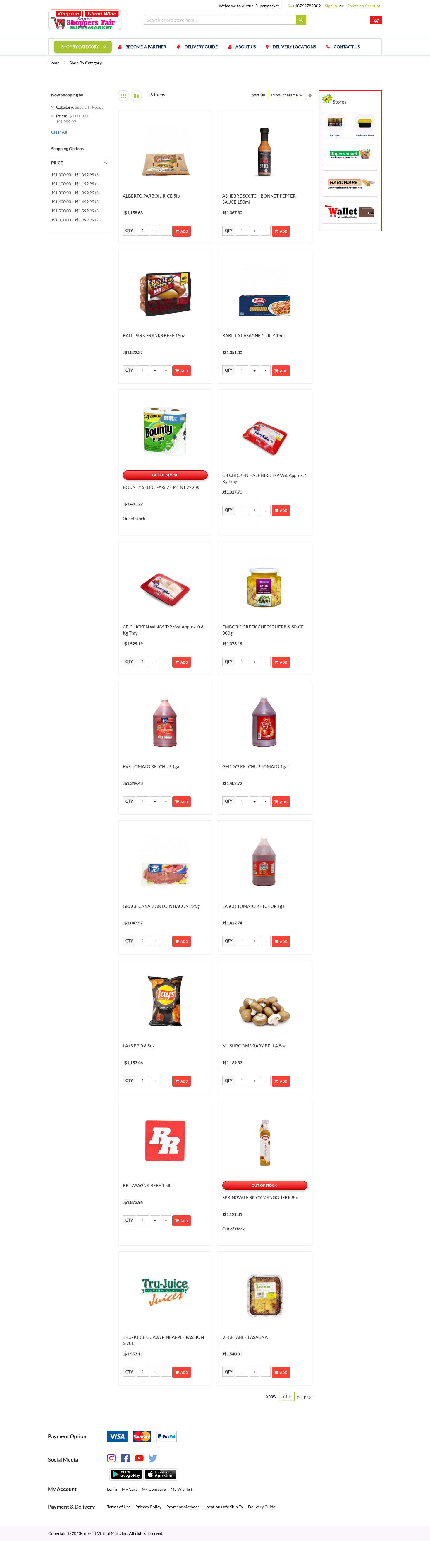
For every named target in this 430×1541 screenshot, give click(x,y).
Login (112, 1489)
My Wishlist (181, 1489)
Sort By (258, 94)
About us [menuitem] (245, 46)
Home (54, 62)
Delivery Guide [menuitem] (201, 46)
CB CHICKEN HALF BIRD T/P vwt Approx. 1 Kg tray (264, 478)
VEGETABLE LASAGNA (245, 1337)
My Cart (129, 1489)
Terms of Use (118, 1506)
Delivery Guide (261, 1506)
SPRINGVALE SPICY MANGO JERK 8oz (260, 1197)
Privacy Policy (148, 1506)
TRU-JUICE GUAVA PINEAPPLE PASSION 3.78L (163, 1340)
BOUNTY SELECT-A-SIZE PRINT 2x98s (161, 487)
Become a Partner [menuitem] (145, 46)
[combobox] (225, 20)
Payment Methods (182, 1506)
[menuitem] (83, 47)
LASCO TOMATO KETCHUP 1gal (254, 906)
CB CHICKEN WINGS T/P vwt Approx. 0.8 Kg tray (163, 630)
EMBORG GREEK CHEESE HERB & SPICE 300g (263, 630)
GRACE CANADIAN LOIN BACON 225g (161, 906)
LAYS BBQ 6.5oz (138, 1045)
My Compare (154, 1489)
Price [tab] (57, 162)
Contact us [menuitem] (347, 46)
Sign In (331, 5)
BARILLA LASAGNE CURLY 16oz (253, 335)
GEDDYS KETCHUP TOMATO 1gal (255, 766)
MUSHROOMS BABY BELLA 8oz (254, 1045)
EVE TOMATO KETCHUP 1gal (151, 766)
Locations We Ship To (223, 1506)
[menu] (215, 47)
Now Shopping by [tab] (67, 94)
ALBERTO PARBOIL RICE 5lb (151, 195)
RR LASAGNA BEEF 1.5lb (147, 1185)
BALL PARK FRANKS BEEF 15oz (154, 335)
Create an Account (363, 5)
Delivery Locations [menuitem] (294, 46)
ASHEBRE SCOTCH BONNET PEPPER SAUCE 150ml (259, 199)
